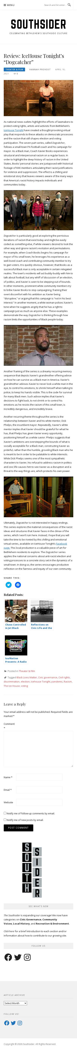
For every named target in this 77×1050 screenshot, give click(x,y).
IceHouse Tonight (13, 130)
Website (8, 802)
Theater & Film (14, 69)
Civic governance (47, 677)
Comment (9, 726)
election (25, 681)
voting (24, 686)
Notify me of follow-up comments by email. (31, 813)
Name (8, 777)
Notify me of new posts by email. (25, 820)
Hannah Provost (40, 69)
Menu (11, 5)
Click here (9, 931)
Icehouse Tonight (40, 681)
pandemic (57, 681)
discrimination (12, 681)
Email (8, 789)
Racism (68, 681)
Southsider (38, 24)
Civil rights (64, 677)
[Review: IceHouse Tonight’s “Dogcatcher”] (38, 97)
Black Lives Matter (27, 677)
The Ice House (12, 686)
